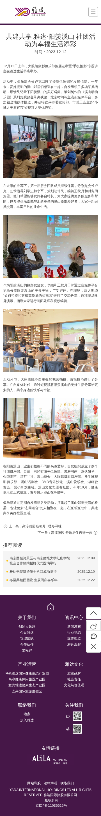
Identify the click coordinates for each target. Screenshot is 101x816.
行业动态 (74, 632)
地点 (27, 714)
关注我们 (74, 705)
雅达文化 (74, 664)
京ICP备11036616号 (51, 806)
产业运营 (27, 664)
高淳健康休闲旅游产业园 (26, 679)
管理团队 (27, 638)
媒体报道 (74, 638)
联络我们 (27, 705)
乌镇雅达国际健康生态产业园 (27, 673)
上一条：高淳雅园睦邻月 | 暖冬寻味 (35, 526)
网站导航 (34, 783)
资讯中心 (74, 617)
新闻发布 (74, 627)
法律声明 (50, 783)
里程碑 (27, 650)
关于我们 (27, 617)
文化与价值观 (74, 685)
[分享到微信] (93, 636)
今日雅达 (27, 632)
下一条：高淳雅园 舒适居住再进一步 (65, 533)
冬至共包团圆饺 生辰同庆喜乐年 (34, 580)
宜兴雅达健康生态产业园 (26, 685)
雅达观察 (74, 644)
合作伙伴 (27, 644)
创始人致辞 (27, 627)
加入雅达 (27, 720)
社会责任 (74, 679)
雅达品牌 (74, 673)
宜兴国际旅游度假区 (27, 691)
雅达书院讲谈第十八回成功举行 (33, 572)
